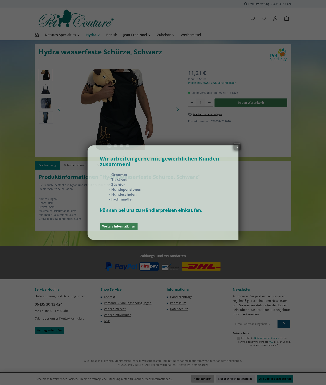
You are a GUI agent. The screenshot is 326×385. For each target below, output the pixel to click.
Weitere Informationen (118, 226)
